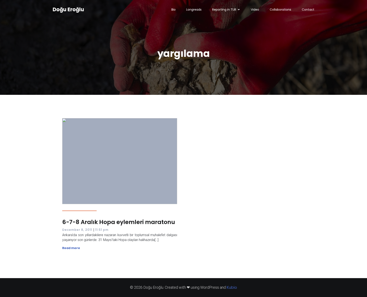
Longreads (194, 9)
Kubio (232, 287)
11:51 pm (102, 230)
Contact (308, 9)
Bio (173, 9)
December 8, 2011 (77, 230)
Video (255, 9)
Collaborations (280, 9)
